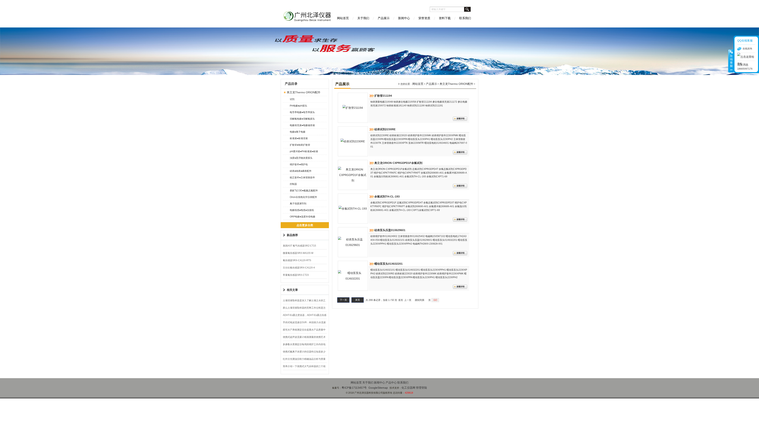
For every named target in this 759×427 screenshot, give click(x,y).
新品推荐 (292, 235)
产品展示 (384, 18)
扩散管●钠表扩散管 (300, 145)
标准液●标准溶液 (299, 138)
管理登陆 (421, 387)
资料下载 (445, 18)
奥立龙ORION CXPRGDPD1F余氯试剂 (398, 162)
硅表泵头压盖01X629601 (389, 230)
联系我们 (465, 18)
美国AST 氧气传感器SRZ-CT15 (299, 245)
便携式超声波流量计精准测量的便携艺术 (304, 337)
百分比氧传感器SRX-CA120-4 (299, 267)
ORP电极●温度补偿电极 (302, 216)
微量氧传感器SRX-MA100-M (298, 253)
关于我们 (363, 18)
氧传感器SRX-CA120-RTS (297, 260)
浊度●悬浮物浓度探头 (301, 158)
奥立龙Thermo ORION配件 (303, 92)
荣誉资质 (424, 18)
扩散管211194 (383, 95)
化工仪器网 (408, 387)
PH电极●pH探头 (298, 105)
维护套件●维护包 (299, 164)
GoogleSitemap (378, 387)
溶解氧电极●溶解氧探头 (302, 118)
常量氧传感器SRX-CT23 (296, 275)
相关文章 (292, 289)
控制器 (293, 184)
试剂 (292, 99)
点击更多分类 (304, 225)
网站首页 (343, 18)
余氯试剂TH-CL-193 (387, 196)
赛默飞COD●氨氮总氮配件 (304, 190)
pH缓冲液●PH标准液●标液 (304, 151)
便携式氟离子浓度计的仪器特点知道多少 (304, 351)
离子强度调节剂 (298, 203)
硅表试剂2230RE (385, 129)
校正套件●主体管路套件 (302, 177)
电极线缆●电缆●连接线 (302, 210)
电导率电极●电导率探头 (302, 112)
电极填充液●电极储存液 (302, 125)
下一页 (343, 300)
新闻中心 (404, 18)
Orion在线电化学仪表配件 (303, 197)
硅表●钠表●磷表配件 (301, 171)
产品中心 (391, 382)
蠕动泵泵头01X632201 (388, 263)
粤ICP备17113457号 (354, 387)
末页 (357, 300)
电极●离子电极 (297, 131)
